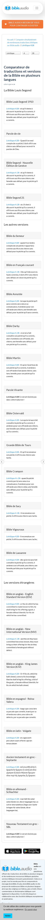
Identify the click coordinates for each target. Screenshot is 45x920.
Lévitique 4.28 (12, 140)
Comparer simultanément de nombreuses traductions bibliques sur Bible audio (22, 42)
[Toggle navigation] (36, 8)
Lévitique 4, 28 (12, 333)
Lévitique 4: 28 (12, 204)
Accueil (10, 39)
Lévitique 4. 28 (12, 172)
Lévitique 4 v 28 (13, 478)
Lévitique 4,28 (12, 301)
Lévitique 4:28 (12, 108)
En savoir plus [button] (31, 910)
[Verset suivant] (43, 462)
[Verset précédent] (2, 462)
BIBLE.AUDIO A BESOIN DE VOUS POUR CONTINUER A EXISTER (24, 24)
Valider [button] (8, 916)
